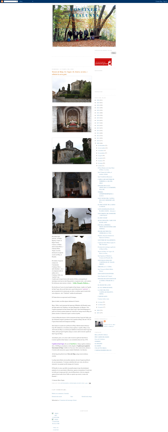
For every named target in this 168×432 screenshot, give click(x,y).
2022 (98, 110)
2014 (98, 130)
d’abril (100, 166)
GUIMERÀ (98, 341)
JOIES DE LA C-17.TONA (105, 267)
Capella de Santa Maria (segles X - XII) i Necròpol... (107, 243)
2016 (98, 125)
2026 (98, 100)
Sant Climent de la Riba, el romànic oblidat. (105, 173)
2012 (98, 135)
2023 (98, 108)
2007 (98, 313)
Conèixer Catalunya (84, 12)
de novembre (101, 148)
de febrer (100, 304)
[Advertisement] (63, 51)
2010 (98, 141)
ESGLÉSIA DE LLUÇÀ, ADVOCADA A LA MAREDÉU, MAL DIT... (107, 187)
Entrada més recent (57, 396)
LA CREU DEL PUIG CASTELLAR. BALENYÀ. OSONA (105, 292)
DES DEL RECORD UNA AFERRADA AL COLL (104, 232)
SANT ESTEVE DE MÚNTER (106, 273)
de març (100, 302)
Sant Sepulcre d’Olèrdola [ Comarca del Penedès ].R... (105, 257)
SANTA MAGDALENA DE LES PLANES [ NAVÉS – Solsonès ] (106, 210)
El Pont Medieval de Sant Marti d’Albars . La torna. (106, 169)
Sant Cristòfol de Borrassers (105, 177)
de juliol (100, 158)
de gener (100, 307)
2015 (98, 128)
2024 (98, 105)
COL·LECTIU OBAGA (100, 348)
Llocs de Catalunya (100, 339)
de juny (100, 160)
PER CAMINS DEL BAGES (102, 337)
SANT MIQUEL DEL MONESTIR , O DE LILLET (107, 214)
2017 (98, 123)
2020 (98, 115)
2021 (98, 113)
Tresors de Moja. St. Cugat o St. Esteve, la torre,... (106, 252)
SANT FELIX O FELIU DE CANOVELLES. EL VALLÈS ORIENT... (106, 262)
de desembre (101, 145)
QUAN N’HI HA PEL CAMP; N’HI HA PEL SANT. (107, 221)
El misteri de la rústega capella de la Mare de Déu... (106, 248)
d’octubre (101, 150)
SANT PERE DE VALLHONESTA (106, 240)
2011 (98, 138)
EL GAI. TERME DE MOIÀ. (105, 287)
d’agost (100, 155)
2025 (98, 103)
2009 (98, 143)
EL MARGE (98, 346)
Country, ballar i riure (103, 299)
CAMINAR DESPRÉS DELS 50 (103, 350)
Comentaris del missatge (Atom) (68, 400)
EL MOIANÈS (98, 343)
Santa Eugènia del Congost (105, 276)
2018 (98, 120)
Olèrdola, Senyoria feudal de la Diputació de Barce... (106, 236)
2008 (98, 310)
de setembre (101, 153)
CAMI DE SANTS (102, 296)
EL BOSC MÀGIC (102, 218)
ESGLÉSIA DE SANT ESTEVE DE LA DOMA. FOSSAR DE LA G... (107, 280)
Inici (72, 396)
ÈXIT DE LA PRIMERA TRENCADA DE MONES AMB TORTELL (107, 227)
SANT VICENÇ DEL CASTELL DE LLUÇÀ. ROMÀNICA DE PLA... (106, 200)
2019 (98, 118)
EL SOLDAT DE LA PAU (104, 285)
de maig (100, 163)
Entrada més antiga (87, 396)
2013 (98, 133)
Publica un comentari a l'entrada (60, 393)
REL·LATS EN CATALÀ (101, 335)
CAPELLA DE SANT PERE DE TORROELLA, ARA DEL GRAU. (106, 181)
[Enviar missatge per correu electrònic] (89, 383)
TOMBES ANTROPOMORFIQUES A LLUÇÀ (105, 194)
